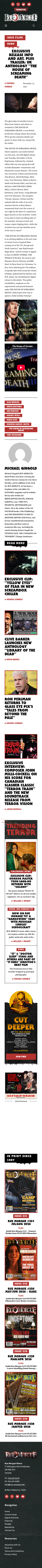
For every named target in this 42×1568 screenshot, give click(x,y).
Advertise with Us (12, 1545)
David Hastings (14, 407)
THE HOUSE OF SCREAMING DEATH (21, 430)
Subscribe (21, 10)
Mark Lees (12, 420)
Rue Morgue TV (25, 909)
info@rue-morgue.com (15, 1484)
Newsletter (9, 1527)
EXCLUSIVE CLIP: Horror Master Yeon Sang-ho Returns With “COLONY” (21, 881)
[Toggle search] (33, 25)
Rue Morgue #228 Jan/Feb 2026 (21, 1425)
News (28, 872)
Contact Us (10, 1530)
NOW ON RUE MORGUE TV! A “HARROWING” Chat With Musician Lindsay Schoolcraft (21, 920)
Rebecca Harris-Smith (18, 424)
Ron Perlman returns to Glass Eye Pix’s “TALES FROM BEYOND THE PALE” (19, 708)
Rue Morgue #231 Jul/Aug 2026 (21, 1222)
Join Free (21, 1056)
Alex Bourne (13, 402)
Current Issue (11, 1514)
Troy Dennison (14, 435)
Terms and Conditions (14, 1551)
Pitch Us (8, 1548)
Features (8, 1521)
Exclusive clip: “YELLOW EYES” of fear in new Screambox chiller (19, 586)
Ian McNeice (13, 411)
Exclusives (17, 872)
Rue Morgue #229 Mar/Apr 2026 (21, 1357)
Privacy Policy (11, 1554)
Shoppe (8, 1524)
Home (7, 1511)
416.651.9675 (13, 1478)
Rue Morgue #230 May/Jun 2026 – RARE (21, 1290)
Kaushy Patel (13, 415)
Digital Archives (12, 1518)
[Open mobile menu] (6, 26)
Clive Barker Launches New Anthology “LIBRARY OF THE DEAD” (20, 646)
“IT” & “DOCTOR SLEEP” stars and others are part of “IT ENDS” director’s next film (21, 959)
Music (12, 909)
